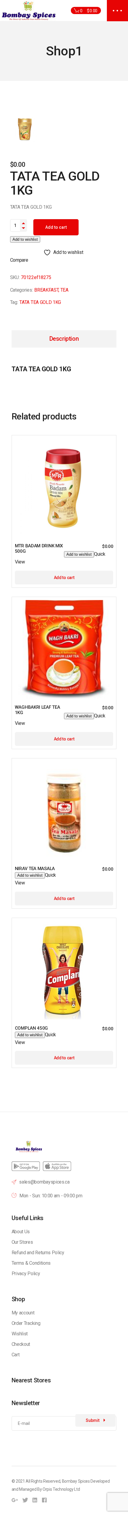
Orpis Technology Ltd (61, 1489)
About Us (21, 1231)
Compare (19, 260)
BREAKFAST (46, 290)
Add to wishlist (25, 239)
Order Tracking (26, 1323)
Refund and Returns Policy (38, 1252)
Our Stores (22, 1242)
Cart (16, 1355)
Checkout (21, 1344)
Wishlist (20, 1334)
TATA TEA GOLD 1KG (40, 302)
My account (23, 1313)
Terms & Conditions (31, 1263)
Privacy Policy (26, 1273)
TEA (64, 290)
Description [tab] (64, 338)
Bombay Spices (76, 1481)
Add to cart (56, 227)
